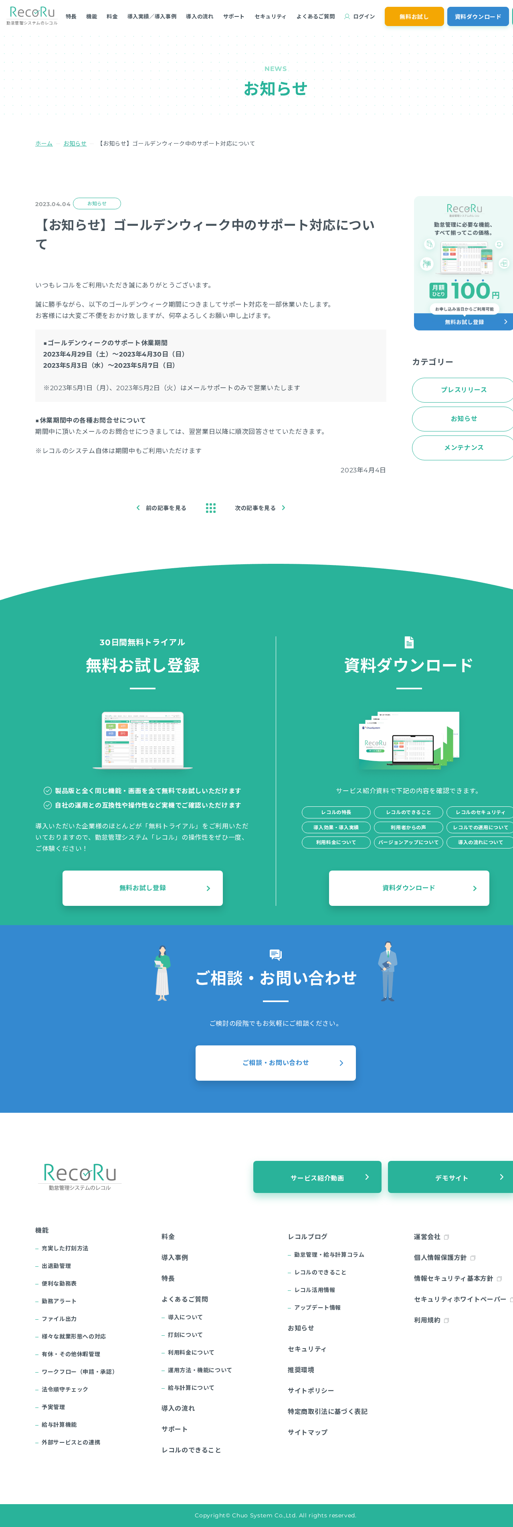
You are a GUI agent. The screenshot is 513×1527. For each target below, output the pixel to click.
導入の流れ (199, 16)
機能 (91, 16)
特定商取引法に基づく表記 (328, 1412)
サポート (234, 16)
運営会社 (427, 1237)
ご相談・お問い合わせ (275, 1063)
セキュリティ (270, 16)
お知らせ (75, 143)
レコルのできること (192, 1450)
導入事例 (175, 1258)
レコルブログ (308, 1237)
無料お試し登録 (142, 888)
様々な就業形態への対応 (74, 1336)
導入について (185, 1317)
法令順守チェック (65, 1389)
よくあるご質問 (316, 16)
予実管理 (53, 1407)
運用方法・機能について (200, 1370)
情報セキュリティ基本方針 (454, 1278)
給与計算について (191, 1387)
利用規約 (427, 1320)
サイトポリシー (311, 1391)
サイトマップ (308, 1432)
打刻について (185, 1335)
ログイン (364, 16)
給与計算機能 (59, 1424)
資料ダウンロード (478, 16)
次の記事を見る (255, 508)
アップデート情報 (317, 1307)
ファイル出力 (59, 1318)
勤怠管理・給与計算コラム (329, 1254)
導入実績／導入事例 (152, 16)
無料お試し (414, 16)
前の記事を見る (166, 508)
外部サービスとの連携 (71, 1442)
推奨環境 (301, 1370)
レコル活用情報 (314, 1290)
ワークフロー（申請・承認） (80, 1371)
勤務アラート (59, 1301)
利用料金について (191, 1352)
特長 (71, 16)
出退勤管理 (56, 1266)
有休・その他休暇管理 (71, 1354)
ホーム (44, 143)
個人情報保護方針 (440, 1258)
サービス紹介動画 (317, 1178)
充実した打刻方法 (65, 1248)
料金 (112, 16)
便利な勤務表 (59, 1283)
